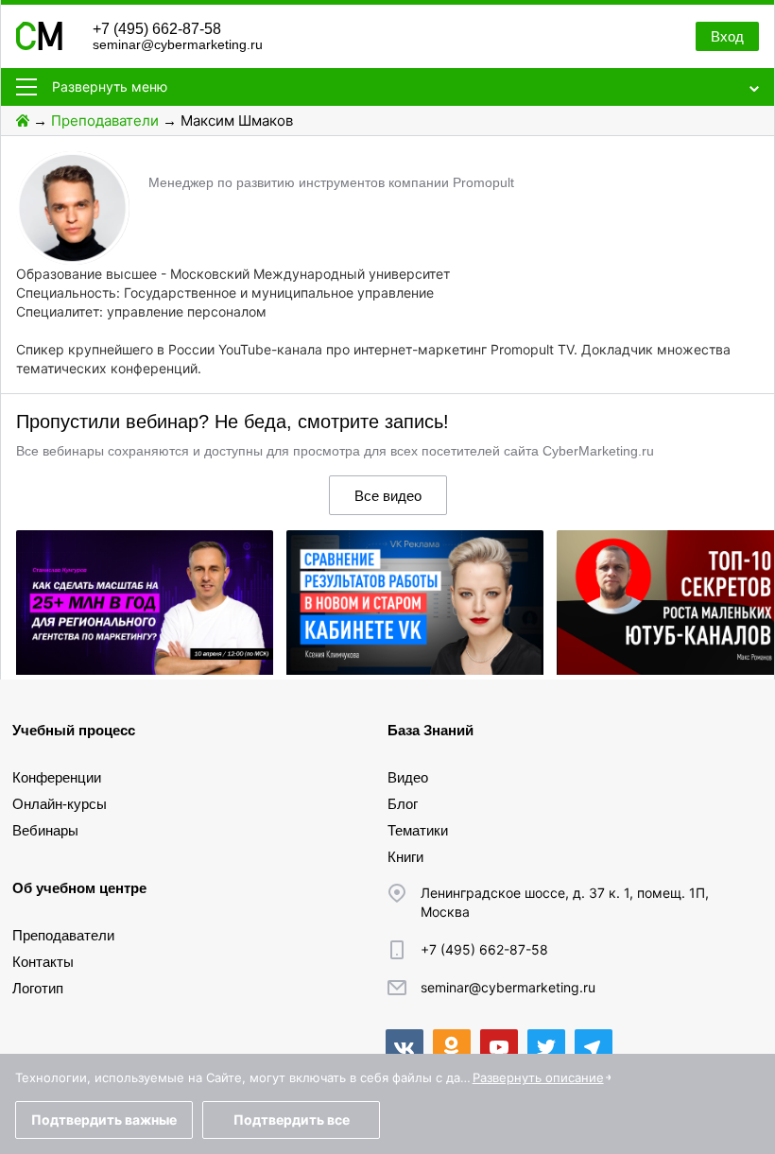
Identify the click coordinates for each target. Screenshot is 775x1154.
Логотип (37, 988)
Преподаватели (105, 120)
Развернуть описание (538, 1077)
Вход (727, 36)
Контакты (43, 962)
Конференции (56, 777)
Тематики (418, 830)
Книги (405, 857)
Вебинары (45, 830)
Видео (408, 777)
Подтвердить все (291, 1119)
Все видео (388, 496)
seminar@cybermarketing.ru (178, 44)
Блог (403, 804)
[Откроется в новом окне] (404, 1048)
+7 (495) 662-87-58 (157, 29)
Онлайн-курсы (59, 804)
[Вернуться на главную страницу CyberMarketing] (39, 45)
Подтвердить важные (104, 1119)
